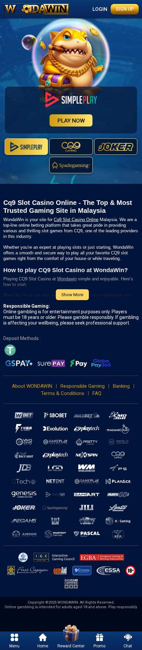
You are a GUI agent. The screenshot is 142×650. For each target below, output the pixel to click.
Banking (121, 386)
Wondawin (67, 278)
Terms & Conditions (62, 393)
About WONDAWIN (32, 386)
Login (99, 9)
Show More (72, 294)
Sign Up (125, 9)
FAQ (96, 393)
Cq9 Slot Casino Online (76, 219)
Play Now (71, 120)
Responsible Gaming (82, 386)
